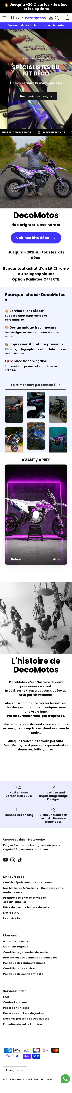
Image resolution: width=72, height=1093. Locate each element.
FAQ (6, 997)
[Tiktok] (20, 860)
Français (12, 1070)
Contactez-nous (15, 1002)
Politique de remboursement (24, 963)
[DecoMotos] (35, 17)
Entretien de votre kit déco (22, 1024)
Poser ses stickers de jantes (23, 1013)
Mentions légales (15, 946)
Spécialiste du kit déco (38, 1079)
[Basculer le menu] (4, 17)
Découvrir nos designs (36, 96)
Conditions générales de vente (25, 952)
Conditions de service (19, 968)
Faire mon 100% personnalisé (33, 385)
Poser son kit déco (16, 1008)
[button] (17, 18)
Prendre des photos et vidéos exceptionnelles (24, 900)
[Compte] (50, 17)
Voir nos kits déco (32, 237)
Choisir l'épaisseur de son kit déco (28, 882)
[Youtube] (5, 860)
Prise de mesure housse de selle (26, 907)
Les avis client (13, 918)
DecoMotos (17, 1079)
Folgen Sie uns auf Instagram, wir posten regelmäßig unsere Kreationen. (32, 847)
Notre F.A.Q (11, 913)
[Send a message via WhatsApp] (65, 1079)
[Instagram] (12, 860)
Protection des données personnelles (30, 957)
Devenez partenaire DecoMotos (26, 1019)
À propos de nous (15, 941)
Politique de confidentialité (23, 974)
